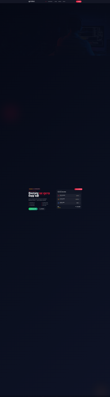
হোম (45, 1)
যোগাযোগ (64, 1)
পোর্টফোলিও (59, 1)
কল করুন (79, 1)
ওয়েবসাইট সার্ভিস (50, 1)
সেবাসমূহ (56, 1)
